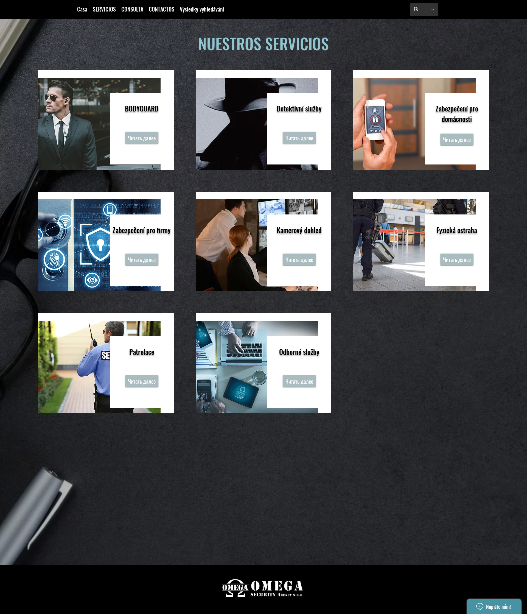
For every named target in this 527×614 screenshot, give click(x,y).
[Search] (392, 9)
